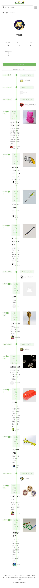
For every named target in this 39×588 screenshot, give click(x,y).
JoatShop (17, 337)
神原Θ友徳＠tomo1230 (30, 104)
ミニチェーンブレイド (15, 241)
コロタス (26, 478)
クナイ (15, 297)
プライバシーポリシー (12, 577)
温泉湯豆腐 (27, 80)
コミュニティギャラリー (19, 69)
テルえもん (17, 466)
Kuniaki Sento (17, 430)
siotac (18, 564)
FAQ (16, 575)
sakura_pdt (15, 367)
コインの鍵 (15, 323)
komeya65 (17, 382)
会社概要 (21, 577)
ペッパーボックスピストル (16, 170)
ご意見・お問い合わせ (24, 575)
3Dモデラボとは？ (8, 575)
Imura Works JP (17, 183)
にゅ (25, 92)
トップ (6, 12)
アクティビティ (19, 64)
